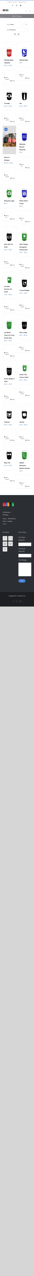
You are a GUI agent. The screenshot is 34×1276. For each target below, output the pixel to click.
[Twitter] (10, 544)
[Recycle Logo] (9, 190)
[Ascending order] (26, 24)
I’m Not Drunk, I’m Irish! (8, 289)
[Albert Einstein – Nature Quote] (24, 452)
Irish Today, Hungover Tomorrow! (23, 247)
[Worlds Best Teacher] (9, 49)
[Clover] (24, 411)
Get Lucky (23, 332)
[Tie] (24, 92)
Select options (7, 78)
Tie (20, 103)
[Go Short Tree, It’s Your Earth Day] (9, 321)
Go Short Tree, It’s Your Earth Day (9, 335)
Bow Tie (7, 463)
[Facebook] (5, 538)
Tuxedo (7, 103)
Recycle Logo (9, 201)
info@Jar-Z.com (22, 2)
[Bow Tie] (9, 452)
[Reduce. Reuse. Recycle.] (24, 133)
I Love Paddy (24, 290)
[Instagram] (10, 538)
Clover (21, 422)
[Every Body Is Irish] (9, 367)
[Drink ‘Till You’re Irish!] (24, 365)
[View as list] (18, 34)
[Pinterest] (5, 549)
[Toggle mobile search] (27, 11)
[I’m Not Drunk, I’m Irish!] (9, 277)
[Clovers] (9, 411)
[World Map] (24, 49)
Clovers (7, 422)
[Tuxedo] (9, 92)
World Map (23, 60)
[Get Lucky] (24, 321)
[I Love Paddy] (24, 279)
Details (13, 80)
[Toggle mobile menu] (30, 11)
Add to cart (22, 75)
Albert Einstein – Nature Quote (24, 465)
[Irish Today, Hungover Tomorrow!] (24, 233)
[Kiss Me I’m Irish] (9, 233)
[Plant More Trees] (24, 190)
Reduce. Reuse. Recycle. (22, 146)
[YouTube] (5, 544)
